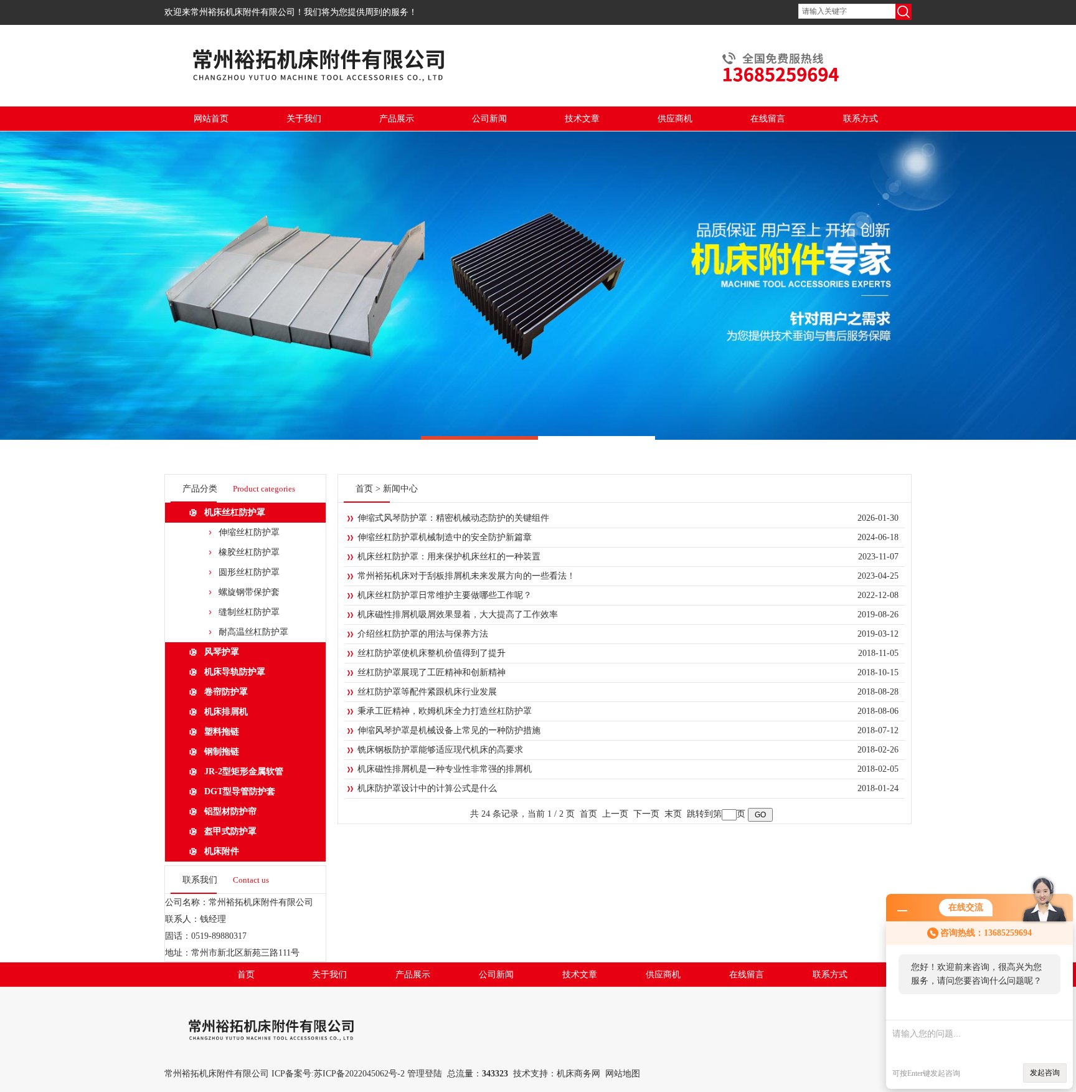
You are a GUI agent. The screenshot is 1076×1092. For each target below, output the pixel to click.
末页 (673, 814)
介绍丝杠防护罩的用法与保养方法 (422, 634)
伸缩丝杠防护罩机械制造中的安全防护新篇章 (444, 537)
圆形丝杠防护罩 (249, 572)
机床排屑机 (226, 711)
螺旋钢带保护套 (249, 592)
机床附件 (221, 851)
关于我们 (303, 118)
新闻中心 (400, 488)
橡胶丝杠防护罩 (249, 552)
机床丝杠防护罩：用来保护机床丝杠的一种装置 (448, 556)
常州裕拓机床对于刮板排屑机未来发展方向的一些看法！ (466, 576)
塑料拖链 (221, 731)
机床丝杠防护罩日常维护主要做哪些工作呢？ (444, 595)
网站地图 (622, 1073)
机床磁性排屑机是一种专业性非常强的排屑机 (444, 769)
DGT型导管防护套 (239, 791)
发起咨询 (1045, 1072)
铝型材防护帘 (230, 811)
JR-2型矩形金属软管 (243, 771)
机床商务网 (578, 1073)
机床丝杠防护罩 (234, 512)
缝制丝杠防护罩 (249, 612)
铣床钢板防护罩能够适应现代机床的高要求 (440, 749)
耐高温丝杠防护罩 (253, 632)
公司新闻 (489, 118)
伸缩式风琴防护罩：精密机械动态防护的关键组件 (453, 518)
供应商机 (675, 118)
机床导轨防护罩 (234, 672)
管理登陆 (424, 1073)
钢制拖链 (221, 751)
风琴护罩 (221, 652)
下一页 (646, 814)
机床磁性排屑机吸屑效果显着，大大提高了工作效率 (457, 614)
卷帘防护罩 (226, 691)
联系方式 (860, 118)
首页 (364, 488)
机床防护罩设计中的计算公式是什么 (427, 788)
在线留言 (767, 118)
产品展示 (396, 118)
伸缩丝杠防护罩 (249, 532)
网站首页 (211, 118)
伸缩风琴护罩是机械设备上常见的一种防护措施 (448, 730)
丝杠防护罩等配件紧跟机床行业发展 (427, 691)
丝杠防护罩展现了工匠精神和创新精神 (431, 672)
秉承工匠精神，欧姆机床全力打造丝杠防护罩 (444, 711)
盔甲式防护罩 (230, 831)
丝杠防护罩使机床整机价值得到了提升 (431, 653)
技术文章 (582, 118)
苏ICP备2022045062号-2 (359, 1073)
